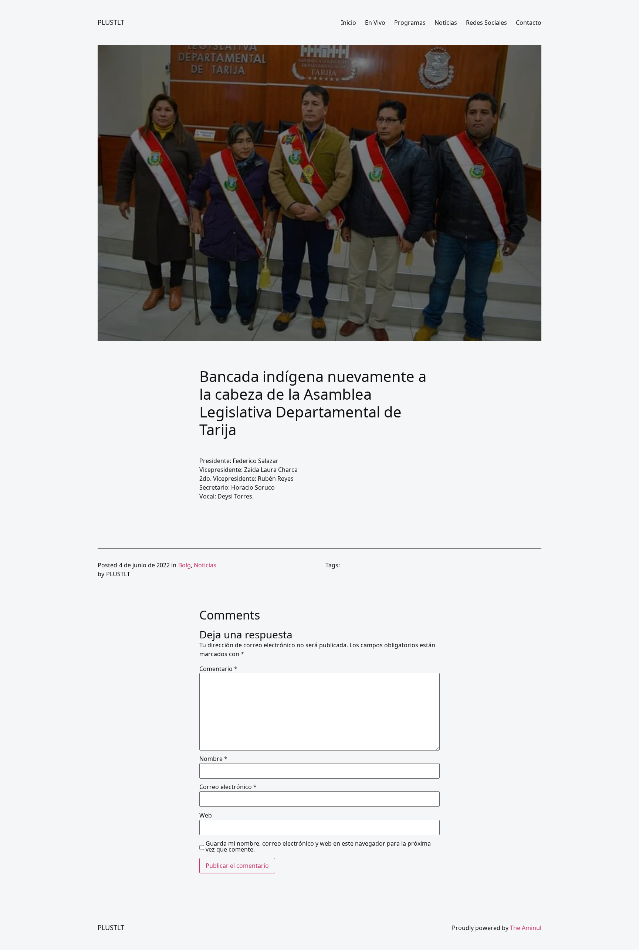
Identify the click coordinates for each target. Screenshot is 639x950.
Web (205, 815)
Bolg (184, 565)
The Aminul (525, 928)
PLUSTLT (111, 22)
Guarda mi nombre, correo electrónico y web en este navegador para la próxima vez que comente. (318, 846)
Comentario (218, 669)
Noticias (205, 565)
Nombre (213, 759)
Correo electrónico (228, 787)
